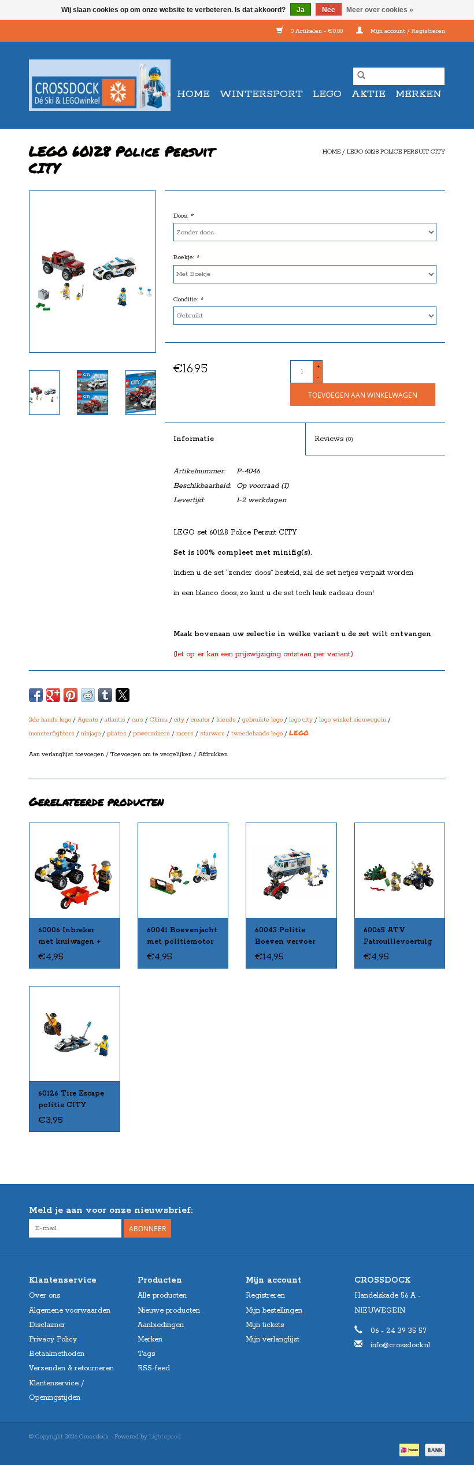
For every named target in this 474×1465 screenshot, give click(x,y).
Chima (159, 720)
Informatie (193, 439)
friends (226, 720)
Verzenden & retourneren (71, 1368)
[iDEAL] (408, 1449)
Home (193, 94)
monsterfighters (52, 734)
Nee (328, 10)
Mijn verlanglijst (272, 1339)
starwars (212, 734)
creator (200, 720)
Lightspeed (165, 1437)
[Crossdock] (100, 85)
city (179, 720)
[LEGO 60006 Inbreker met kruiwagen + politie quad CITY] (74, 870)
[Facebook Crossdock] (415, 1210)
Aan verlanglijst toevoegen (67, 754)
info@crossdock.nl (400, 1345)
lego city (301, 720)
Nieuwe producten (169, 1310)
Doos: (183, 216)
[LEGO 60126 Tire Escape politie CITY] (74, 1033)
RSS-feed (154, 1368)
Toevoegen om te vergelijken (152, 754)
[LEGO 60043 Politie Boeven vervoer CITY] (291, 870)
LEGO (327, 94)
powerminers (151, 734)
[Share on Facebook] (36, 695)
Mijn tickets (265, 1325)
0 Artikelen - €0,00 (317, 31)
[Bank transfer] (433, 1449)
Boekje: (186, 257)
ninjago (91, 734)
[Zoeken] (361, 76)
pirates (117, 734)
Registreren (265, 1295)
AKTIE (368, 94)
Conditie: (188, 300)
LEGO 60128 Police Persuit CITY (396, 152)
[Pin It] (70, 695)
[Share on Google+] (53, 695)
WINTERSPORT (261, 94)
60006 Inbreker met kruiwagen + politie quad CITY (71, 937)
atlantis (115, 720)
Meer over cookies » (379, 10)
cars (137, 720)
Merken (418, 94)
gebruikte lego (262, 720)
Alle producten (162, 1295)
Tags (146, 1354)
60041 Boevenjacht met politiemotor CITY (182, 937)
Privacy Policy (53, 1339)
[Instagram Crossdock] (436, 1210)
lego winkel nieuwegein (352, 720)
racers (185, 734)
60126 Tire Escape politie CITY (71, 1099)
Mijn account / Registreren (407, 31)
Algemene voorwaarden (69, 1310)
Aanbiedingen (161, 1325)
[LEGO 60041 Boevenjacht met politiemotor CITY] (183, 870)
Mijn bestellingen (274, 1310)
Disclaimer (47, 1325)
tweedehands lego (257, 734)
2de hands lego (50, 720)
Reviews (333, 439)
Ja (301, 10)
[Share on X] (122, 695)
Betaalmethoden (56, 1354)
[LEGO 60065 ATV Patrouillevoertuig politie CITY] (400, 870)
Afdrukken (213, 754)
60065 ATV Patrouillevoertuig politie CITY (398, 937)
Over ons (44, 1295)
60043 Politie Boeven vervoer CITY (285, 937)
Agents (87, 720)
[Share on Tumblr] (105, 695)
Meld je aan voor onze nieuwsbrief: (110, 1210)
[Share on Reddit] (88, 695)
